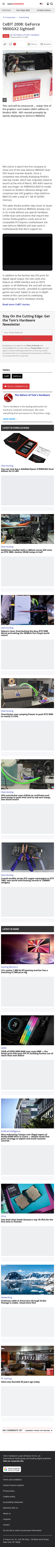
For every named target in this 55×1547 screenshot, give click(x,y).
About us (7, 1513)
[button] (51, 4)
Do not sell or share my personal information (22, 1530)
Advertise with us (10, 1508)
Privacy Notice (36, 348)
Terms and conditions (12, 1479)
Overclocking (24, 17)
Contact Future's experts (13, 1485)
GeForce (17, 376)
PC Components (9, 17)
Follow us (34, 44)
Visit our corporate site (13, 1461)
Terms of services (33, 345)
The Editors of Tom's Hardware (26, 35)
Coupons (7, 1519)
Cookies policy (9, 1496)
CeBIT (6, 376)
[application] (27, 251)
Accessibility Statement (13, 1502)
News (6, 36)
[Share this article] (5, 44)
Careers (6, 1525)
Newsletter (47, 44)
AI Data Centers (44, 10)
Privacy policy (9, 1491)
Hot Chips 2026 (23, 10)
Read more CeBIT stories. (16, 304)
